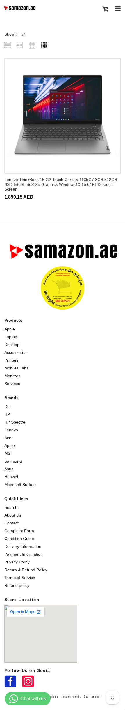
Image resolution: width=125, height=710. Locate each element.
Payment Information (23, 554)
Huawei (11, 476)
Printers (11, 360)
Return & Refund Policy (25, 569)
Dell (7, 406)
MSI (8, 453)
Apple (9, 329)
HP (7, 414)
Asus (8, 469)
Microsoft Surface (20, 484)
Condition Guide (19, 538)
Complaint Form (19, 530)
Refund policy (16, 585)
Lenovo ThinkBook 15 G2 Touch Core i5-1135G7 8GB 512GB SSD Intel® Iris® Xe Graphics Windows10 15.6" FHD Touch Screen (60, 184)
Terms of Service (19, 577)
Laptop (10, 336)
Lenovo (11, 430)
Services (12, 383)
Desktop (11, 344)
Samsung (13, 461)
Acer (8, 437)
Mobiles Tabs (16, 368)
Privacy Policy (17, 562)
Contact (11, 523)
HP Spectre (14, 422)
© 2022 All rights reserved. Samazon (62, 696)
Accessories (15, 352)
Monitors (12, 376)
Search (10, 507)
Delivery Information (22, 546)
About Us (12, 515)
